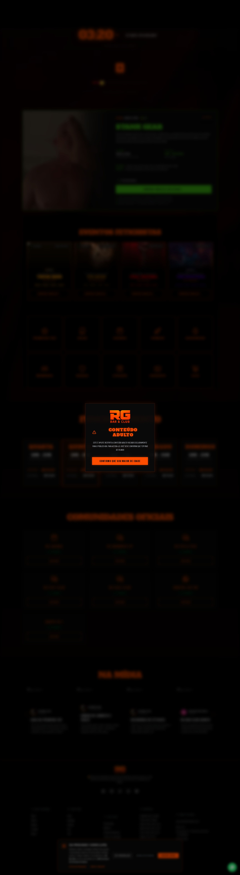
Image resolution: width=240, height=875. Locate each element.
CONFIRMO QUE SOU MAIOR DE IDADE (120, 461)
